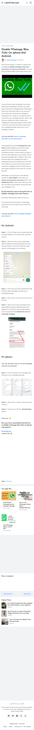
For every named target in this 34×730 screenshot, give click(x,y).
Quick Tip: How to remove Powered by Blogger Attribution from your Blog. (19, 612)
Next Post (27, 594)
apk (29, 244)
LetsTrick (21, 724)
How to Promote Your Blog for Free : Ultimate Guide (20, 620)
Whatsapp (10, 45)
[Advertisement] (17, 24)
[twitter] (12, 715)
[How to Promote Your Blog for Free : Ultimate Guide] (5, 622)
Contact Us (18, 726)
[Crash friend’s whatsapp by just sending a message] (9, 495)
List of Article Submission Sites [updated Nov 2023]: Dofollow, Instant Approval (19, 604)
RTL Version (27, 726)
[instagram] (21, 715)
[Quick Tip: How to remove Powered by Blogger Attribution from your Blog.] (4, 613)
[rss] (25, 715)
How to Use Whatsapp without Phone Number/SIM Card (25, 505)
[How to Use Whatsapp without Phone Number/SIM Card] (25, 495)
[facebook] (8, 715)
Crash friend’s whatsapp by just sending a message (9, 504)
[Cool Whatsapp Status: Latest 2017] (9, 518)
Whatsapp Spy (6, 431)
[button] (2, 2)
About (11, 726)
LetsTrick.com (12, 2)
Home (3, 45)
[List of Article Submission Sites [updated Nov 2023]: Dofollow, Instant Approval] (4, 605)
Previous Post (8, 594)
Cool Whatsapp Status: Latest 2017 (8, 526)
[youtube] (17, 715)
